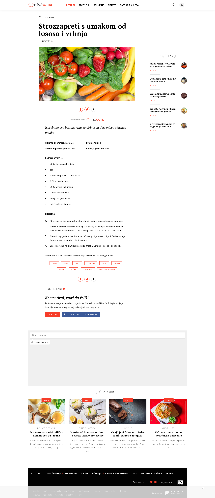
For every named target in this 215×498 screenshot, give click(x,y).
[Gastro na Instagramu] (155, 481)
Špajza (152, 101)
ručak (73, 269)
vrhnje (104, 263)
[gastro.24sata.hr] (40, 5)
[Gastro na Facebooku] (147, 481)
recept (77, 263)
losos (54, 263)
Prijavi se (52, 314)
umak (65, 263)
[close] (203, 488)
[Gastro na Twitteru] (151, 481)
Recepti (49, 17)
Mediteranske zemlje (107, 269)
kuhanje (117, 263)
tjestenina (91, 263)
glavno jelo (87, 269)
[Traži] (173, 4)
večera (61, 269)
